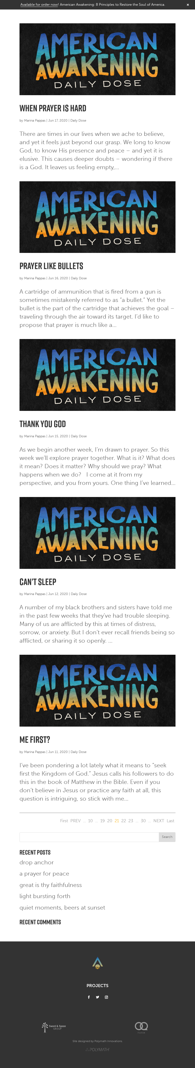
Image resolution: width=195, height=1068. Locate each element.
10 (90, 820)
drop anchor (37, 862)
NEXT (158, 820)
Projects (97, 985)
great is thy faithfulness (51, 885)
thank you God (43, 423)
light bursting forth (45, 896)
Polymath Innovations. (108, 1041)
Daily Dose (78, 120)
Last (170, 820)
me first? (35, 739)
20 (109, 820)
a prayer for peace (44, 873)
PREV (75, 820)
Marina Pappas (34, 120)
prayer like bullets (51, 265)
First (64, 820)
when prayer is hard (53, 108)
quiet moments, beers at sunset (62, 907)
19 (102, 820)
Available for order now (39, 4)
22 (123, 820)
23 (130, 820)
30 (143, 820)
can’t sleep (38, 581)
